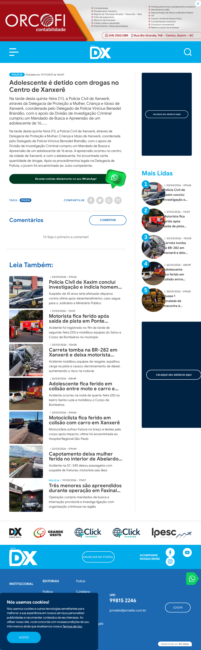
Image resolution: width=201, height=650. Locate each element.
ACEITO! (24, 637)
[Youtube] (187, 552)
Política (48, 592)
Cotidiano (83, 592)
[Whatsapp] (109, 200)
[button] (14, 52)
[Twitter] (100, 200)
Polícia (17, 74)
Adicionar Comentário (108, 222)
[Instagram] (170, 561)
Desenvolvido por (175, 644)
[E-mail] (118, 200)
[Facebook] (91, 200)
